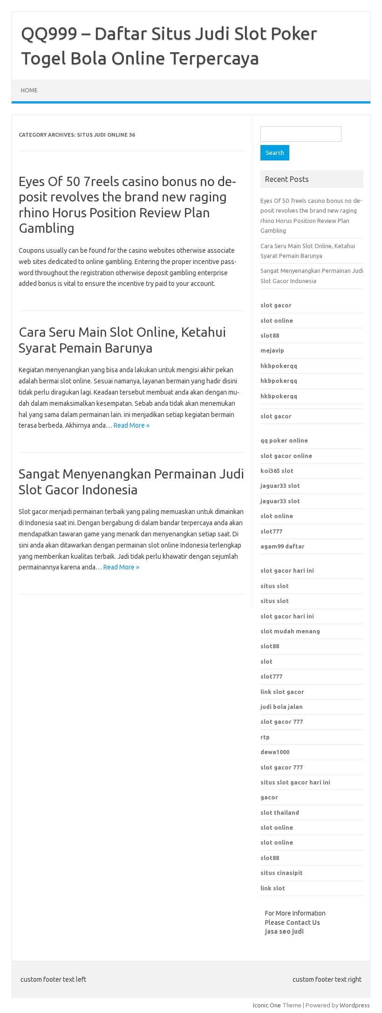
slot (266, 661)
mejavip (272, 350)
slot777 (271, 531)
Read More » (132, 425)
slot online (276, 320)
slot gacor (276, 305)
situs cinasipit (281, 872)
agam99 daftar (282, 546)
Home (29, 90)
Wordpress (355, 1005)
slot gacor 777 (281, 767)
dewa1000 (274, 752)
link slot (272, 888)
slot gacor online (286, 455)
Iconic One (267, 1005)
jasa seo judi (284, 931)
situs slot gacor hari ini (295, 782)
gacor (269, 797)
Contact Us (303, 922)
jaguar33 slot (280, 485)
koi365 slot (276, 470)
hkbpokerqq (278, 365)
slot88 (269, 335)
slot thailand (279, 812)
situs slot (274, 586)
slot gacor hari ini (287, 570)
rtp (265, 737)
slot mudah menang (290, 631)
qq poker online (284, 440)
